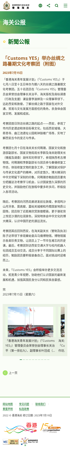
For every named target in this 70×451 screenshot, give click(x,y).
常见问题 (24, 404)
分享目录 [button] (48, 5)
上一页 (13, 373)
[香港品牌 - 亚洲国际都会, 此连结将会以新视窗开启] (21, 428)
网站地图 (8, 404)
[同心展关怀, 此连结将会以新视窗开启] (50, 427)
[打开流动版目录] (65, 5)
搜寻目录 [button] (56, 5)
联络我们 (40, 404)
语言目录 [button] (40, 5)
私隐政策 (24, 409)
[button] (21, 360)
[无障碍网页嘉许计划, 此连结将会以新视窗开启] (29, 442)
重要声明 (8, 409)
